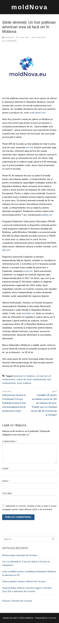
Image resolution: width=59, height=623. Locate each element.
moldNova (29, 7)
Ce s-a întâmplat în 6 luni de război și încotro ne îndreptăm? (26, 563)
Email (6, 481)
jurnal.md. (28, 271)
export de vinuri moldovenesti (31, 379)
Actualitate (39, 37)
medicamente (9, 383)
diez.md (6, 250)
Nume (6, 469)
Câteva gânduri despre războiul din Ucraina (23, 581)
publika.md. (47, 215)
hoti (49, 379)
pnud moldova (24, 383)
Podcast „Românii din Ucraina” (17, 601)
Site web (7, 493)
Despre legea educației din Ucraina (19, 555)
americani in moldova (24, 376)
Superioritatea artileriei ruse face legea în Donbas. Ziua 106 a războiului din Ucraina (27, 590)
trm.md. (30, 147)
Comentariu (9, 441)
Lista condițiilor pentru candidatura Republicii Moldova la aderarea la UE (29, 573)
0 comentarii (10, 41)
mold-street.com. (37, 112)
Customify (52, 618)
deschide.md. (28, 313)
